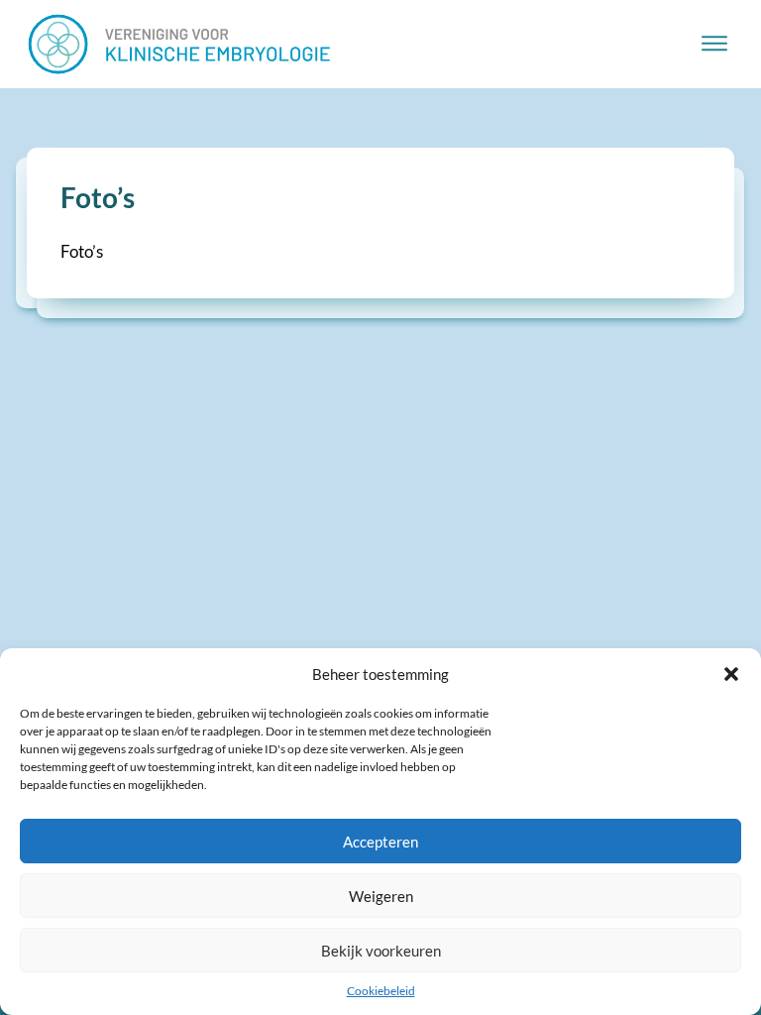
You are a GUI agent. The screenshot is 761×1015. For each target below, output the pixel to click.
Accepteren (380, 841)
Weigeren (381, 896)
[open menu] (714, 44)
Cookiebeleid (381, 990)
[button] (731, 674)
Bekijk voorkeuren (381, 950)
